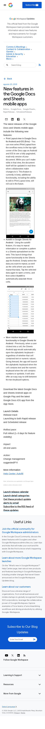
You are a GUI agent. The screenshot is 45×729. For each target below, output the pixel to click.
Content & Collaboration (19, 49)
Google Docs (16, 109)
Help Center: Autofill (13, 473)
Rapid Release (9, 112)
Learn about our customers (16, 586)
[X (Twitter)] (13, 655)
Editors (6, 109)
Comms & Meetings (16, 47)
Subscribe (32, 5)
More (9, 59)
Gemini (10, 52)
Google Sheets (29, 109)
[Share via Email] (6, 119)
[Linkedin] (19, 655)
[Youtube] (7, 655)
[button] (23, 675)
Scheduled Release (24, 112)
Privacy (17, 713)
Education (12, 56)
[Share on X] (24, 119)
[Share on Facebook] (18, 119)
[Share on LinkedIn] (12, 119)
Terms (23, 713)
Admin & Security (15, 54)
